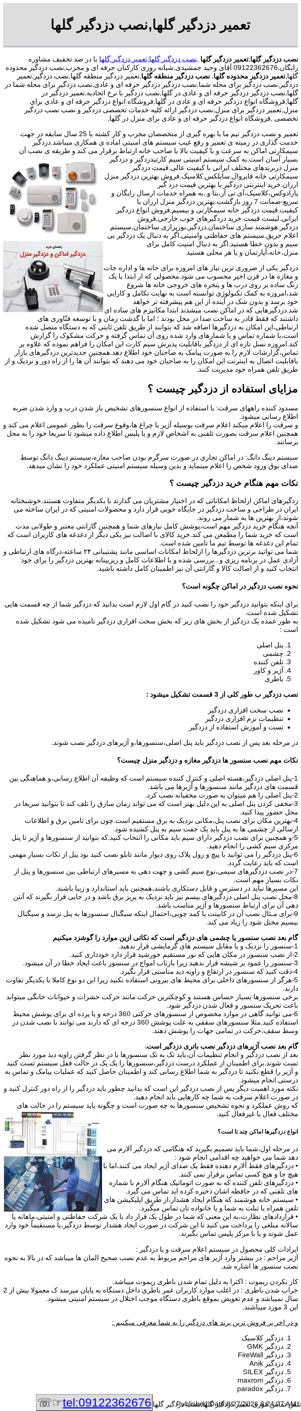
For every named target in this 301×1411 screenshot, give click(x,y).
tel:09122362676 (107, 1402)
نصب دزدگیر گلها (173, 59)
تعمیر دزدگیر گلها (123, 59)
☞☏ (94, 1402)
